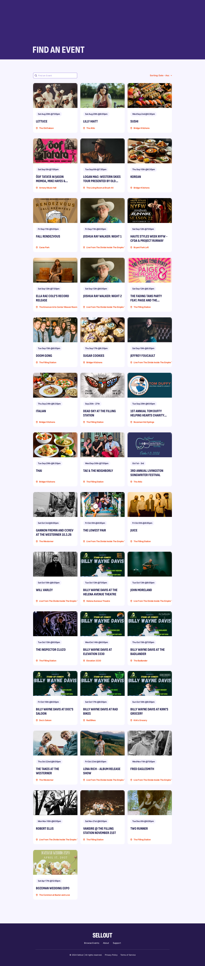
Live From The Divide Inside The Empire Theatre (109, 247)
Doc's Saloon (45, 720)
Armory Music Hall (47, 188)
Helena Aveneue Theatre (98, 601)
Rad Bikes (91, 720)
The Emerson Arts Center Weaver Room (58, 307)
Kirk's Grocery (140, 720)
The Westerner (46, 541)
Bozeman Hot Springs (144, 422)
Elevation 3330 (93, 661)
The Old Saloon (46, 128)
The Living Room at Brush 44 (100, 188)
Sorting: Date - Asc (159, 75)
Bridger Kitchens (141, 128)
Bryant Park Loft (141, 247)
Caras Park (44, 247)
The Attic (90, 128)
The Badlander (140, 661)
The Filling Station (142, 307)
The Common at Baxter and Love (54, 895)
